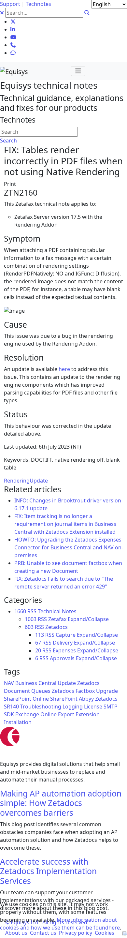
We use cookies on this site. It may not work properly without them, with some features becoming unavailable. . (60, 916)
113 (39, 634)
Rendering (17, 480)
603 (29, 627)
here (64, 369)
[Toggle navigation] (78, 71)
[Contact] (13, 45)
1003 (30, 619)
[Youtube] (13, 37)
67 (38, 642)
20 (38, 650)
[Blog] (13, 52)
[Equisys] (14, 71)
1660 (20, 611)
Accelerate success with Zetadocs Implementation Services (48, 871)
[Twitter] (13, 21)
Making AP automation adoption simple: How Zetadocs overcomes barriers (60, 803)
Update (39, 480)
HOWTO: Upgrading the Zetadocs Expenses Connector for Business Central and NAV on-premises (68, 547)
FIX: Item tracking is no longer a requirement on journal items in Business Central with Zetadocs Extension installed (65, 524)
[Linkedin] (12, 29)
